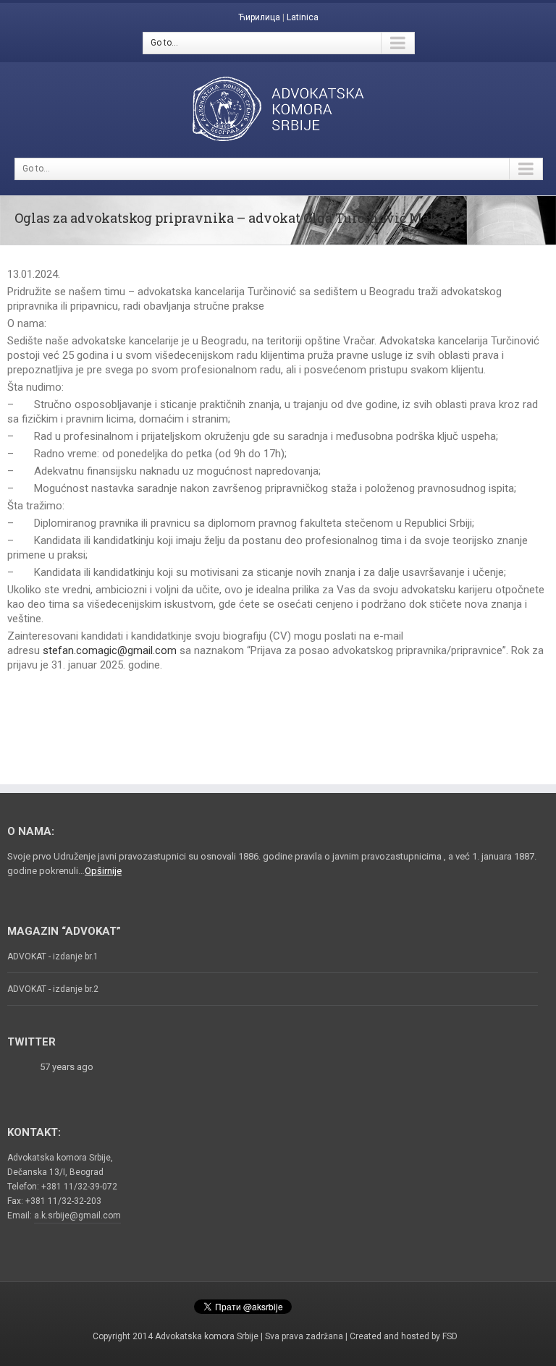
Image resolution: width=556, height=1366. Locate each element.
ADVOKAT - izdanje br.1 (52, 956)
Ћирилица (259, 17)
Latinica (303, 17)
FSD (450, 1336)
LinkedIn (352, 1302)
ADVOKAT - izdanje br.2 (52, 989)
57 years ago (66, 1066)
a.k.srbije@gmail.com (77, 1215)
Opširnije (103, 870)
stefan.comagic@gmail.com (110, 650)
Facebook (168, 1303)
